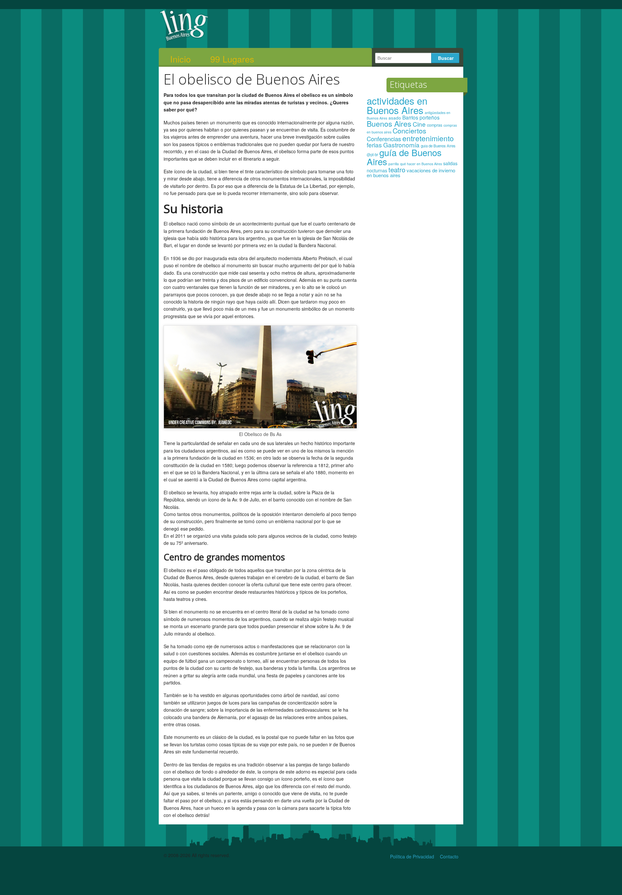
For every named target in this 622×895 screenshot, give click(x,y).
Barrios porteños (421, 117)
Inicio (180, 59)
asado (394, 118)
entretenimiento (428, 138)
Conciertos (409, 130)
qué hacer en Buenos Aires (421, 163)
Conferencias (384, 138)
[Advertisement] (412, 284)
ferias (374, 144)
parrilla (393, 163)
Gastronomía (401, 144)
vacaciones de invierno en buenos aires (411, 173)
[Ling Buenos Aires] (184, 40)
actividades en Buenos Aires (397, 105)
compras (434, 125)
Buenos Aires (389, 123)
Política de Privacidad (412, 856)
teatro (396, 169)
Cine (419, 124)
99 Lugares (232, 59)
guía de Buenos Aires (404, 157)
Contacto (449, 856)
